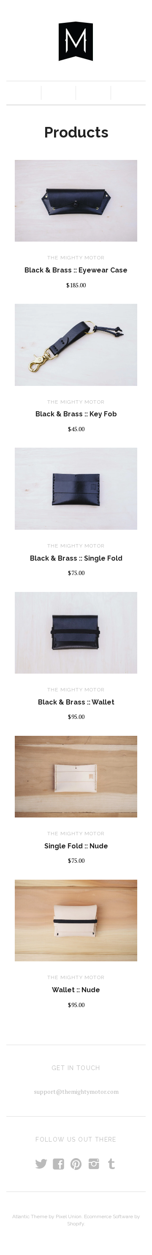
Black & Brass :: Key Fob (76, 414)
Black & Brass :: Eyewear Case (76, 270)
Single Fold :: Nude (76, 846)
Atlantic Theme (29, 1216)
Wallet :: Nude (76, 990)
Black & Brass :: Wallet (76, 702)
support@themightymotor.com (76, 1091)
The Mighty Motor (76, 258)
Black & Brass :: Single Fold (76, 558)
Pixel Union (68, 1216)
